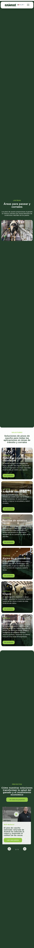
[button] (9, 848)
